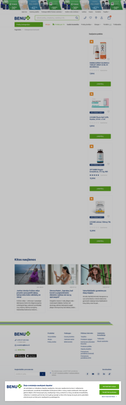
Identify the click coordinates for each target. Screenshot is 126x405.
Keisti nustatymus (108, 396)
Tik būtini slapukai (109, 392)
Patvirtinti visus (109, 386)
